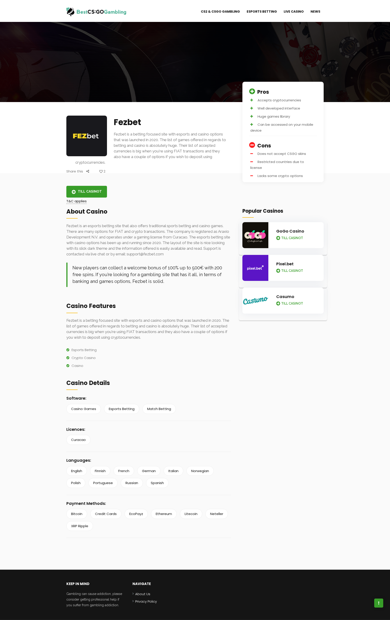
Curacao (78, 439)
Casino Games (83, 408)
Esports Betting (262, 11)
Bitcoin (76, 513)
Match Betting (159, 408)
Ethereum (164, 513)
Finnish (100, 470)
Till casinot (90, 191)
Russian (131, 482)
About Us (142, 594)
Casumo (285, 296)
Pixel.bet (285, 264)
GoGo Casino (290, 231)
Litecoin (191, 513)
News (315, 11)
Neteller (216, 513)
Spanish (157, 482)
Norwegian (200, 470)
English (76, 470)
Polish (76, 482)
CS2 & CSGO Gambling (220, 11)
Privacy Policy (146, 601)
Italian (173, 470)
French (123, 470)
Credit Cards (106, 513)
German (149, 470)
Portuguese (103, 482)
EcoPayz (136, 513)
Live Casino (294, 11)
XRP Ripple (79, 526)
